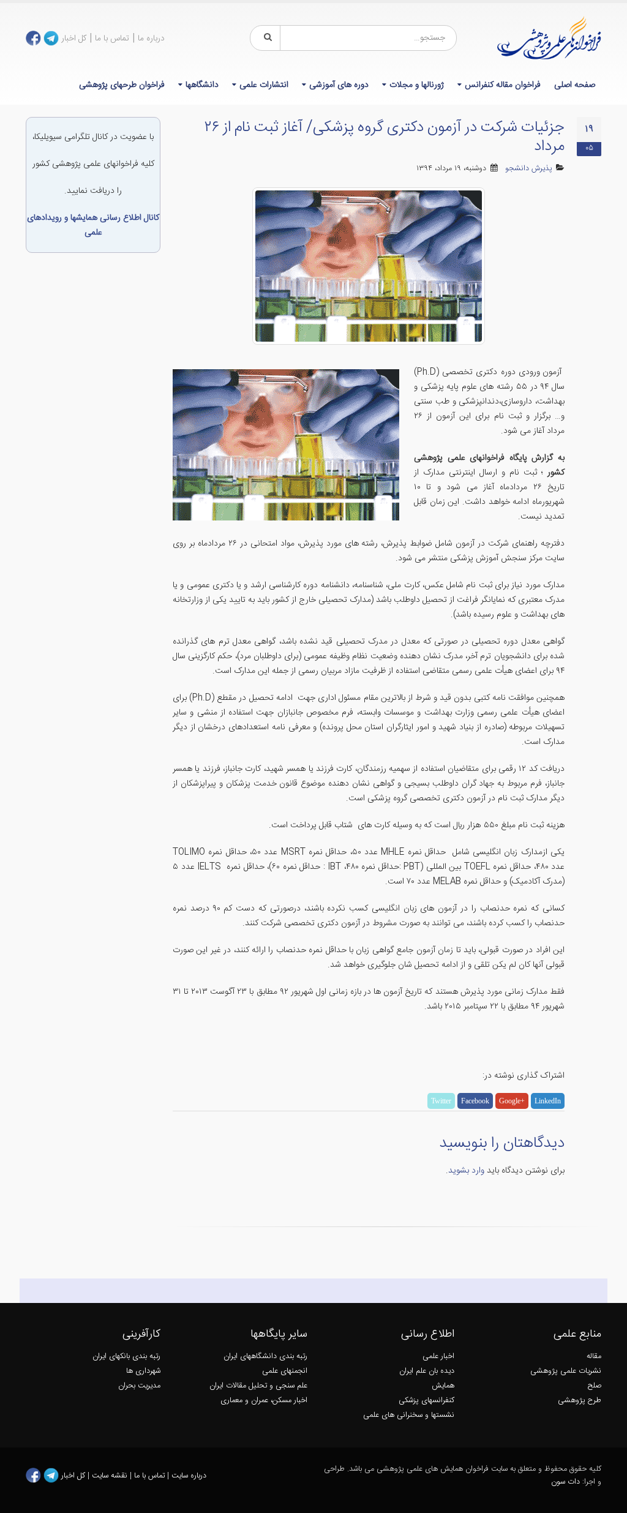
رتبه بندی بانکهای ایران (126, 1356)
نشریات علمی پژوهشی (565, 1371)
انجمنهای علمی (284, 1371)
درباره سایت (188, 1475)
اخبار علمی (438, 1356)
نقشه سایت (111, 1475)
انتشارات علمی (263, 85)
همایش (443, 1386)
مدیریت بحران (139, 1386)
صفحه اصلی (574, 85)
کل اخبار (73, 38)
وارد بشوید (466, 1170)
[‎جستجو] (266, 38)
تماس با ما (112, 38)
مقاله (594, 1356)
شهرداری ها (143, 1371)
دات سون (565, 1482)
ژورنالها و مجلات (416, 85)
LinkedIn (548, 1101)
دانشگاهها (202, 85)
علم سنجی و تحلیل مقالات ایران (258, 1386)
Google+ (512, 1101)
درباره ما (151, 38)
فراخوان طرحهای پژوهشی (122, 85)
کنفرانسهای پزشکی (426, 1400)
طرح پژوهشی (579, 1400)
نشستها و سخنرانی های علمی (408, 1415)
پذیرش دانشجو (528, 168)
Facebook (475, 1101)
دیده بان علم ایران (426, 1371)
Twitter (441, 1101)
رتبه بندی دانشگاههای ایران (265, 1356)
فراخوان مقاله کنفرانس (503, 85)
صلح (594, 1386)
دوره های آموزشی (339, 85)
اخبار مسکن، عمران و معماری (263, 1400)
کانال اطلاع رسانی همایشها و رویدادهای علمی (93, 225)
